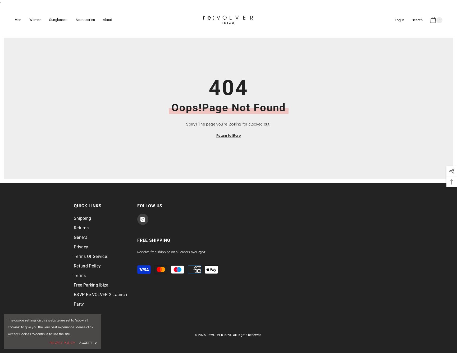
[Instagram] (142, 219)
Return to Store (228, 135)
